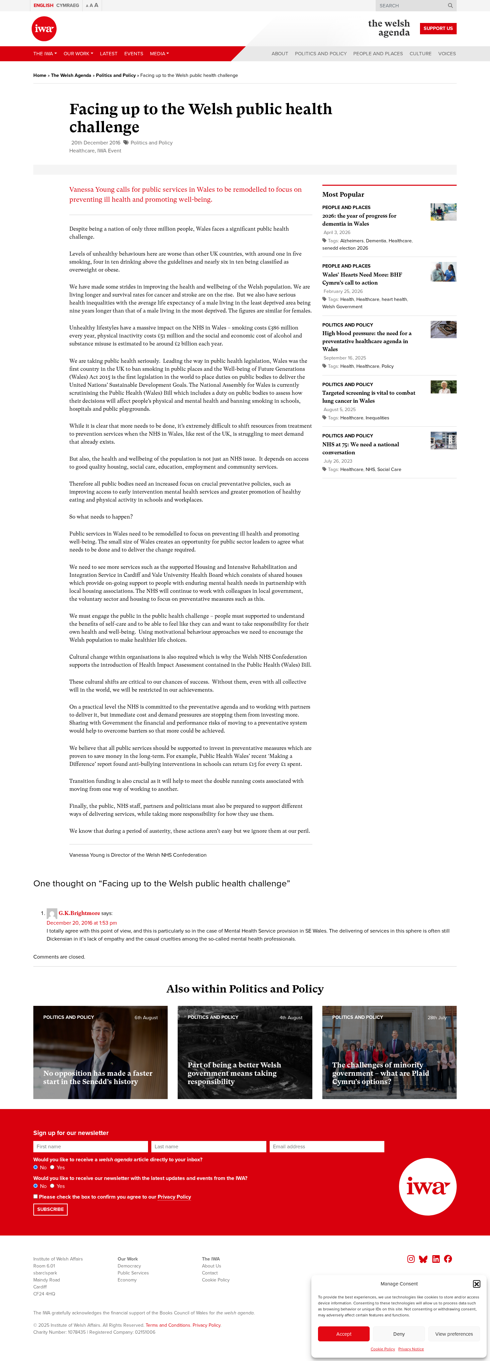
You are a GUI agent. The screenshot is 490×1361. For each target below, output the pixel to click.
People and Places (378, 54)
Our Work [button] (76, 54)
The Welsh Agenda (71, 75)
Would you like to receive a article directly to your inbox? (117, 1159)
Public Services (133, 1273)
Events (133, 54)
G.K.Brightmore (79, 913)
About (280, 54)
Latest (109, 54)
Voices (447, 54)
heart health (394, 299)
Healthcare (82, 150)
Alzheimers (352, 241)
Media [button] (157, 54)
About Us (211, 1266)
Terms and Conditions (168, 1325)
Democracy (129, 1266)
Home (39, 75)
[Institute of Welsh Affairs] (44, 28)
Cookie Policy (383, 1349)
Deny (399, 1334)
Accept (343, 1334)
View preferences (454, 1334)
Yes (60, 1167)
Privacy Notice (411, 1349)
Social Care (389, 469)
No (43, 1167)
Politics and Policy (321, 54)
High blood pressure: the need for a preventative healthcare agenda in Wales (367, 341)
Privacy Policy (174, 1197)
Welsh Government (342, 307)
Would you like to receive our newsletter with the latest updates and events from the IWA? (140, 1178)
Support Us (438, 28)
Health (347, 299)
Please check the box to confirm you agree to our (114, 1197)
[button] (476, 1283)
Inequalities (377, 418)
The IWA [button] (43, 54)
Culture (421, 54)
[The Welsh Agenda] (389, 29)
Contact (210, 1273)
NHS (370, 469)
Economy (127, 1280)
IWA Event (109, 150)
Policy (388, 366)
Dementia (376, 241)
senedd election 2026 (345, 248)
